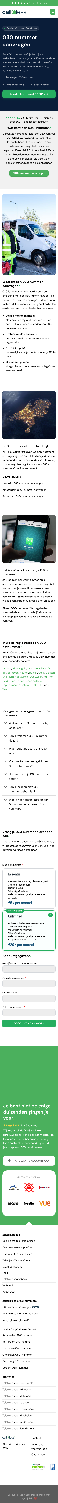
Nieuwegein (19, 668)
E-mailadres (10, 992)
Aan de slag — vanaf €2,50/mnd (29, 94)
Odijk (41, 672)
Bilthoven (13, 672)
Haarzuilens (22, 676)
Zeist (44, 668)
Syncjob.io (27, 1498)
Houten (24, 672)
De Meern (8, 676)
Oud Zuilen (36, 676)
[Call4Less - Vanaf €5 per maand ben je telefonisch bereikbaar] (14, 12)
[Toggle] (5, 723)
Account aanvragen (29, 1023)
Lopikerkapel (9, 685)
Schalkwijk (25, 685)
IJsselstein (33, 668)
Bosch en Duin (33, 681)
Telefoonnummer (13, 1007)
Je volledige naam (14, 978)
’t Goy (35, 685)
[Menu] (52, 12)
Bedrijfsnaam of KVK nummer (19, 963)
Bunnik (33, 672)
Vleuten (50, 672)
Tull (42, 685)
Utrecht (6, 668)
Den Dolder (17, 681)
